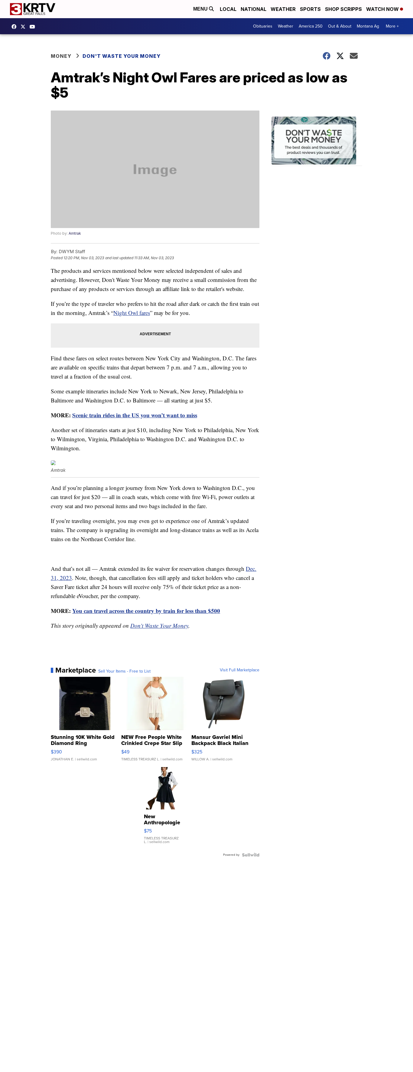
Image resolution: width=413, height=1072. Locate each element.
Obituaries (262, 26)
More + (392, 26)
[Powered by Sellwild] (250, 855)
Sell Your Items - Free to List (124, 671)
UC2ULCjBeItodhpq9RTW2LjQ (34, 26)
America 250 (311, 26)
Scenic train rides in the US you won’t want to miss (134, 415)
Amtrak (75, 233)
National (253, 9)
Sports (310, 9)
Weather (283, 9)
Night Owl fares (131, 312)
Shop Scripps (343, 9)
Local (228, 9)
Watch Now (383, 9)
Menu (201, 9)
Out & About (339, 26)
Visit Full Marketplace (239, 670)
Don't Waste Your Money (122, 56)
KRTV (24, 26)
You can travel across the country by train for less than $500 (146, 611)
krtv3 (15, 26)
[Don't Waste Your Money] (317, 141)
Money (61, 56)
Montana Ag (368, 26)
